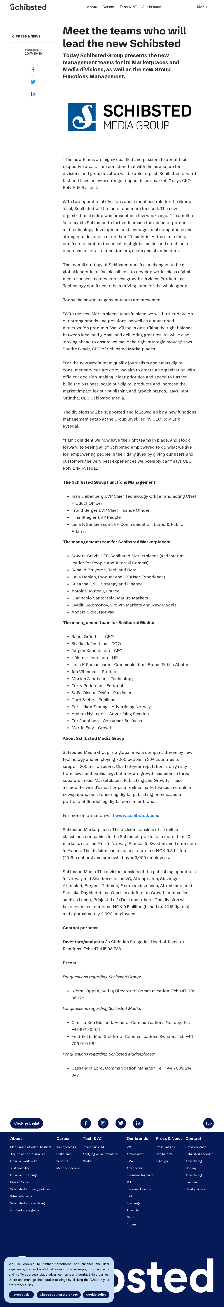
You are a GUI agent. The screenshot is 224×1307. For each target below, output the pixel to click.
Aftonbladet (135, 1154)
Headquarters (195, 1189)
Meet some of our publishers (30, 1147)
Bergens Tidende (139, 1189)
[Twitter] (33, 82)
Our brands (151, 7)
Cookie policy (96, 1294)
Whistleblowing (21, 1196)
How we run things (23, 1175)
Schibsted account (199, 1154)
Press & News (169, 1138)
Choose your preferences (59, 1294)
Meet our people (68, 1168)
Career (108, 7)
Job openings (66, 1147)
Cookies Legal (26, 1123)
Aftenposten (136, 1168)
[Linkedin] (33, 94)
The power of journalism (27, 1154)
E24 (129, 1196)
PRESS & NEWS (25, 36)
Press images (165, 1147)
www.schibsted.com (136, 815)
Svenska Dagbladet (141, 1175)
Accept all (21, 1294)
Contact (193, 1138)
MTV (130, 1182)
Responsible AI (93, 1147)
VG (129, 1147)
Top (208, 1123)
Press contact (196, 1147)
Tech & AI (128, 7)
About (92, 7)
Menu (205, 7)
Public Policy (19, 1182)
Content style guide (24, 1210)
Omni (130, 1217)
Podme (131, 1224)
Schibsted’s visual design (28, 1203)
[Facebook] (33, 69)
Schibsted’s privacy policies (30, 1189)
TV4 (130, 1161)
